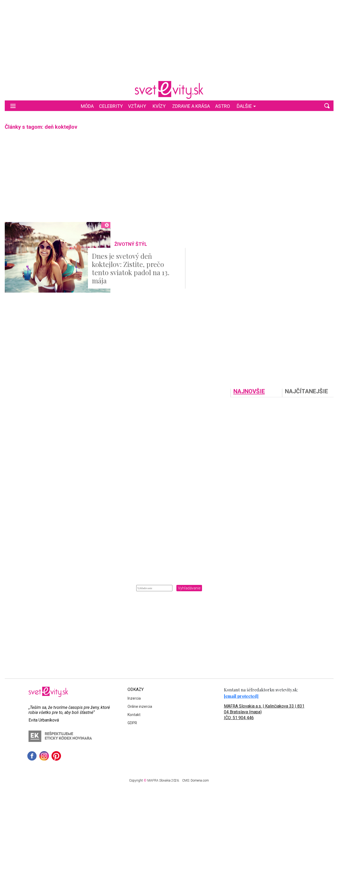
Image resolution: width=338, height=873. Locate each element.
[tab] (256, 393)
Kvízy (159, 106)
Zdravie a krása (191, 106)
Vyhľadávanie (189, 588)
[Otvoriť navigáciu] (12, 105)
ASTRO (222, 106)
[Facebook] (32, 756)
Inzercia (134, 698)
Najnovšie (249, 392)
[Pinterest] (56, 756)
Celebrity (111, 106)
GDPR (132, 723)
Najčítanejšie (306, 392)
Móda (87, 106)
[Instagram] (44, 756)
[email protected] (241, 696)
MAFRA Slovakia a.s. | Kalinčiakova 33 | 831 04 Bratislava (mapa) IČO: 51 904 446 (264, 712)
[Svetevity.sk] (169, 90)
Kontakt (134, 715)
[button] (327, 105)
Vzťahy (137, 106)
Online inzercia (140, 706)
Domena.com (200, 780)
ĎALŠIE (244, 106)
